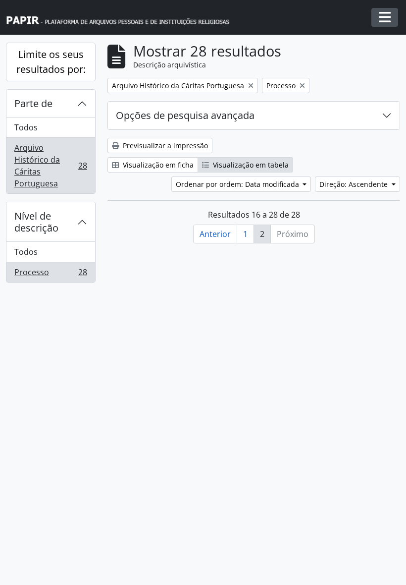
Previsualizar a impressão (164, 145)
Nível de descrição (36, 221)
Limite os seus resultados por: (51, 62)
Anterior (215, 234)
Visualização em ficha (157, 165)
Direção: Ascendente (354, 184)
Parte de (33, 103)
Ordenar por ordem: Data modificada (238, 184)
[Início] (122, 17)
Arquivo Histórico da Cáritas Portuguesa (50, 165)
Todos (26, 127)
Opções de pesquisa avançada (185, 115)
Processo (50, 274)
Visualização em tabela (250, 165)
